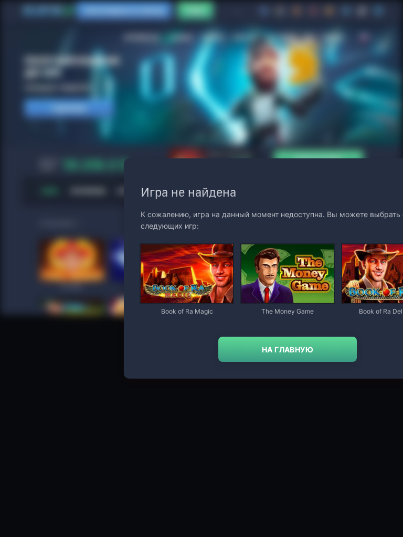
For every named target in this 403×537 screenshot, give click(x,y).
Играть (187, 298)
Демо (157, 245)
